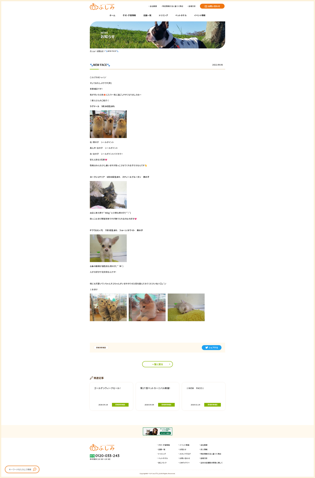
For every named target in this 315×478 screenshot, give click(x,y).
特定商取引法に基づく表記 (172, 6)
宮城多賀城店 (101, 347)
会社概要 (153, 6)
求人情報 (204, 449)
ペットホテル (181, 15)
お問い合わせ (214, 6)
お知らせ (100, 51)
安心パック (162, 463)
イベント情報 (199, 15)
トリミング (163, 15)
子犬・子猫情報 (129, 15)
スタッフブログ (185, 454)
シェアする (213, 347)
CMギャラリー (185, 463)
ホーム (112, 15)
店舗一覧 (147, 15)
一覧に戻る (157, 364)
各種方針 (192, 6)
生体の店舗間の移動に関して (211, 463)
